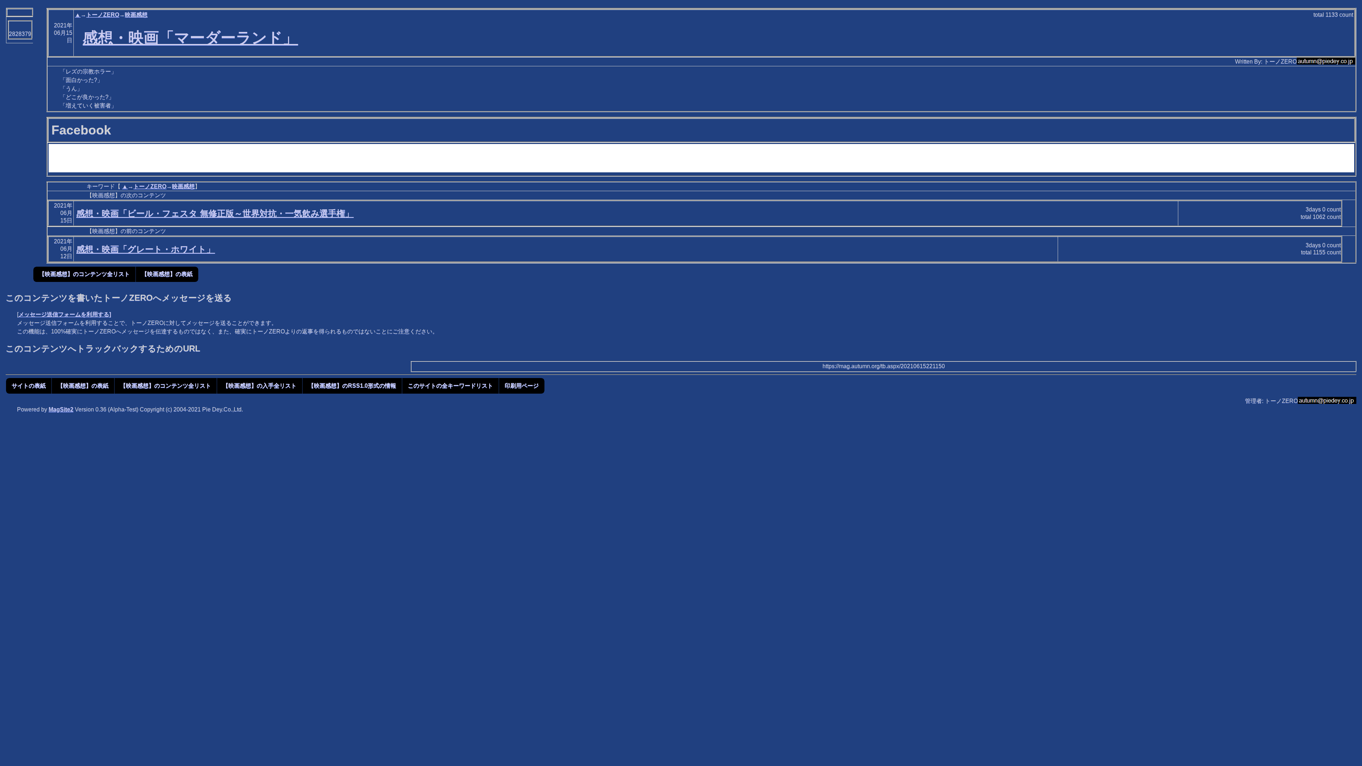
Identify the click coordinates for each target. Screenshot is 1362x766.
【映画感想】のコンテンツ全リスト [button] (84, 274)
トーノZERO (102, 15)
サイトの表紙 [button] (29, 386)
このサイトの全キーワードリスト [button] (450, 386)
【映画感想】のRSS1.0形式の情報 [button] (352, 386)
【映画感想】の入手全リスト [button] (260, 386)
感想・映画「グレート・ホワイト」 (145, 249)
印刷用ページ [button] (522, 386)
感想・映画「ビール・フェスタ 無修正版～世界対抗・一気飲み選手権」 (215, 213)
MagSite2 (61, 409)
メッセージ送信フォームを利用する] (64, 314)
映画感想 (136, 15)
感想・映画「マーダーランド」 (190, 37)
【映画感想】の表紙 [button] (167, 274)
